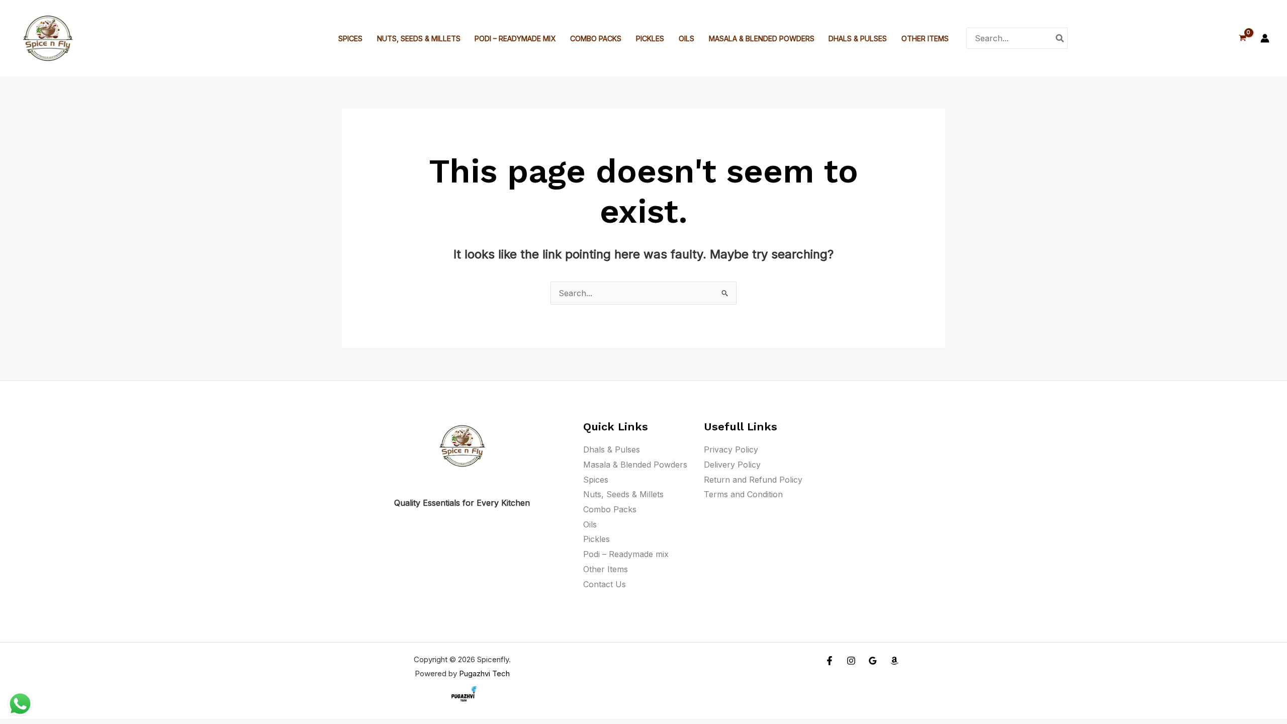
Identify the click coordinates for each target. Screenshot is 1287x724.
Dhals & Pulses (858, 38)
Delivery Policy (732, 465)
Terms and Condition (743, 494)
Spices (350, 38)
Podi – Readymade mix (515, 38)
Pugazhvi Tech (484, 673)
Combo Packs (595, 38)
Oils (686, 38)
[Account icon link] (1264, 38)
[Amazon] (894, 660)
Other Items (925, 38)
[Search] (1060, 38)
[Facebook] (829, 660)
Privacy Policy (731, 449)
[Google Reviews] (872, 660)
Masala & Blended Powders (761, 38)
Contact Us (604, 584)
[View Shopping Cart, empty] (1242, 38)
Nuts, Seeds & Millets (419, 38)
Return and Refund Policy (753, 480)
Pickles (650, 38)
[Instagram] (851, 660)
